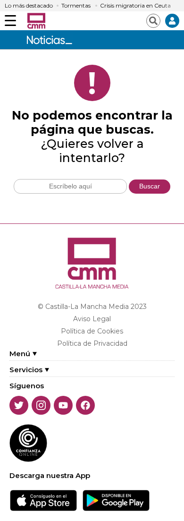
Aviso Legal (92, 319)
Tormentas (76, 5)
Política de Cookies (92, 331)
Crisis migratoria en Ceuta (135, 5)
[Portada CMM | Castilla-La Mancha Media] (36, 21)
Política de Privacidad (92, 343)
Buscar (149, 186)
